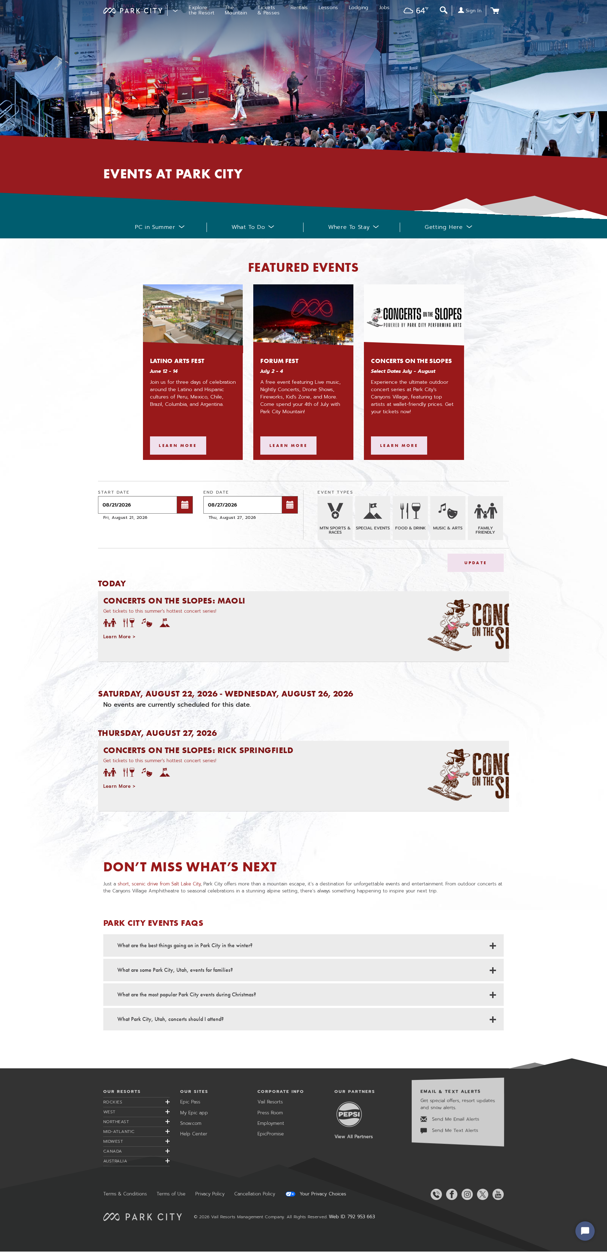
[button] (414, 11)
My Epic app (194, 1112)
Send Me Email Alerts (454, 1119)
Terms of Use (171, 1194)
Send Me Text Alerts (454, 1130)
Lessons (328, 7)
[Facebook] (450, 1194)
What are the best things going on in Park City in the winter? (185, 945)
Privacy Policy (209, 1194)
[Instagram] (466, 1194)
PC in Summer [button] (155, 227)
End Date (216, 492)
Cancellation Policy (254, 1194)
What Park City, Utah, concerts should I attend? (170, 1019)
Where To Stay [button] (349, 227)
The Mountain (236, 10)
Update (475, 563)
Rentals (299, 7)
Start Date (114, 492)
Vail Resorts (270, 1102)
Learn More (182, 445)
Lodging (358, 7)
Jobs (384, 7)
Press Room (270, 1112)
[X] (481, 1194)
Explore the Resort (201, 10)
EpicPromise (270, 1133)
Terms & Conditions (125, 1194)
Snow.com (190, 1123)
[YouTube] (497, 1194)
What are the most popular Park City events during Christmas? (186, 994)
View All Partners (353, 1136)
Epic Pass (190, 1102)
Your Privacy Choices (322, 1194)
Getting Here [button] (444, 227)
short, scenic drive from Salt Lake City (159, 884)
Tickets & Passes (268, 10)
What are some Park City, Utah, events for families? (175, 970)
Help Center (193, 1133)
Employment (270, 1123)
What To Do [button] (248, 227)
